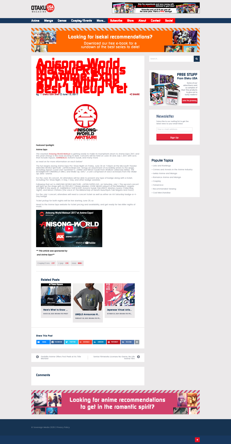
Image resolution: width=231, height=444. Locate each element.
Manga (48, 20)
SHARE (136, 94)
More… (101, 20)
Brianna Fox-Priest (61, 314)
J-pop (63, 263)
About (142, 20)
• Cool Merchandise (161, 193)
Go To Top (197, 439)
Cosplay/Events (81, 20)
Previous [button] (43, 301)
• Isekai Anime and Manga (164, 173)
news (77, 263)
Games (62, 20)
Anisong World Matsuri (60, 154)
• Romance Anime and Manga (166, 177)
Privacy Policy (63, 427)
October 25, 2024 (113, 314)
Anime (35, 20)
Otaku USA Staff (50, 94)
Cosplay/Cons (46, 263)
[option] (56, 300)
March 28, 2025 (48, 314)
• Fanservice (157, 185)
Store (130, 20)
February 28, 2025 (81, 318)
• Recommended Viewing (164, 189)
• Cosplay (156, 181)
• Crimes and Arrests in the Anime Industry (172, 170)
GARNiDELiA (61, 158)
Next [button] (132, 301)
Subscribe (116, 20)
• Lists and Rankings (161, 166)
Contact (155, 20)
